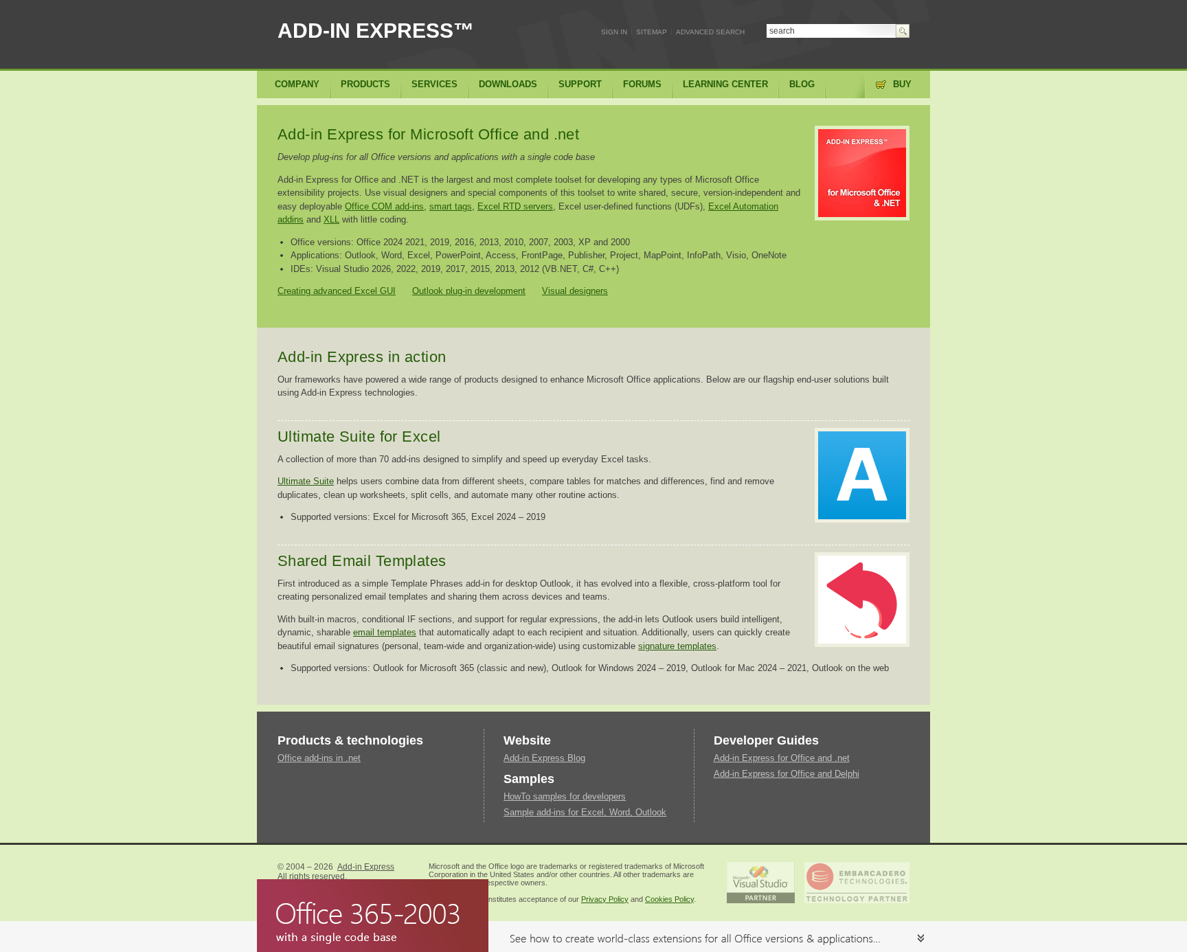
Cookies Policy (669, 899)
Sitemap (651, 32)
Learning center (725, 84)
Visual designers (575, 291)
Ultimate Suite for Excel (359, 436)
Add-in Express (365, 867)
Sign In (614, 32)
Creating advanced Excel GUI (337, 291)
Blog (802, 84)
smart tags (450, 206)
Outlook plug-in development (468, 291)
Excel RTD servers (515, 206)
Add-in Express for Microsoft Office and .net (428, 134)
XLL (331, 219)
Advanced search (710, 32)
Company (297, 84)
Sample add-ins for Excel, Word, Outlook (585, 812)
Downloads (508, 84)
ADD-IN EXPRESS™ (376, 30)
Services (434, 84)
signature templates (677, 646)
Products (365, 84)
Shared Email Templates (362, 560)
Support (580, 84)
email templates (384, 632)
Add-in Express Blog (544, 758)
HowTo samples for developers (565, 796)
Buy (902, 84)
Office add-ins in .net (319, 758)
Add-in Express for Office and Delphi (786, 774)
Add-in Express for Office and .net (782, 758)
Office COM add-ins (384, 206)
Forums (642, 84)
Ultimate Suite (306, 481)
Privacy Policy (605, 899)
